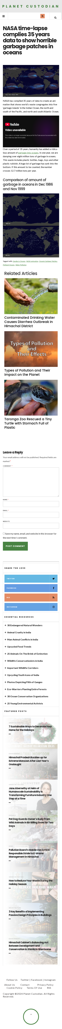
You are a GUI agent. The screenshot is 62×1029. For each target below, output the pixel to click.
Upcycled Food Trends (19, 646)
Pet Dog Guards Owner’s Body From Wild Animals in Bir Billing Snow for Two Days (31, 822)
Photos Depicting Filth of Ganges (24, 682)
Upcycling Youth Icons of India (23, 675)
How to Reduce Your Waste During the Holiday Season (30, 882)
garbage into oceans (28, 152)
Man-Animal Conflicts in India (22, 639)
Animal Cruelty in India (19, 632)
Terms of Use (34, 987)
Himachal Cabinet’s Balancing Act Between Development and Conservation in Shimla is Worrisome (30, 946)
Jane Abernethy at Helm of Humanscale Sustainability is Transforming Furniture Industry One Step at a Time (30, 793)
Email (6, 510)
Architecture (15, 908)
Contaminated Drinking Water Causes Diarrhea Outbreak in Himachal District (29, 321)
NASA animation (32, 261)
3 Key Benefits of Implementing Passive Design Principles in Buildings (30, 913)
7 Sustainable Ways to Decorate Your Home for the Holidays (30, 728)
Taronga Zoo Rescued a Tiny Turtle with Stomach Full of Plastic (28, 423)
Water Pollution (21, 265)
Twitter (11, 579)
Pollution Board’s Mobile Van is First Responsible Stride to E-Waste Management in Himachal (29, 853)
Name (6, 499)
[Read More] (10, 734)
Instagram (12, 607)
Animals (12, 815)
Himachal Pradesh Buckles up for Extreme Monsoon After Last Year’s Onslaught (29, 761)
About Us (9, 984)
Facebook (11, 588)
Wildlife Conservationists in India (25, 660)
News (11, 846)
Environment (14, 753)
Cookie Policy (14, 987)
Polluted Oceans (9, 265)
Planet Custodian (31, 6)
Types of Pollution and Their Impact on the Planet (27, 372)
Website (6, 521)
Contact (25, 984)
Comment (8, 466)
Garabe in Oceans (19, 261)
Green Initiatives (16, 723)
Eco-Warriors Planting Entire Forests (27, 689)
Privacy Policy (45, 984)
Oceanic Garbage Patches (48, 261)
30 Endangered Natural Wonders (24, 625)
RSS (8, 597)
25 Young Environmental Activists (25, 703)
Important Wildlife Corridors (22, 667)
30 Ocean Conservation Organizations (27, 696)
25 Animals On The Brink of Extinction (27, 653)
